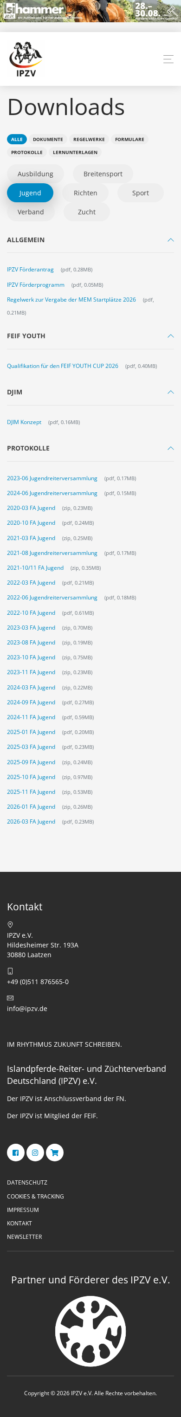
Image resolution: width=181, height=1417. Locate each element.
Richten (85, 192)
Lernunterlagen (75, 152)
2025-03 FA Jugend (31, 747)
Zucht (87, 211)
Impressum (23, 1210)
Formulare (129, 139)
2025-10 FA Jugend (31, 777)
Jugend (30, 192)
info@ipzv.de (27, 1008)
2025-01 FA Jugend (31, 732)
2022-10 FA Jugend (31, 613)
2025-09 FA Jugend (31, 762)
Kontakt (19, 1223)
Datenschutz (27, 1182)
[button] (168, 59)
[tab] (90, 242)
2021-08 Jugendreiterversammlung (52, 553)
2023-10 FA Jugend (31, 657)
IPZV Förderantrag (30, 269)
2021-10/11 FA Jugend (35, 568)
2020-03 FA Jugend (31, 508)
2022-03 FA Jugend (31, 582)
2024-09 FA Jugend (31, 702)
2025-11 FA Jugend (31, 792)
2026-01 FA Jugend (31, 807)
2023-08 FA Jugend (31, 642)
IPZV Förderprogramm (36, 285)
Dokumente (48, 139)
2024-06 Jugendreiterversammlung (52, 493)
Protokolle (27, 152)
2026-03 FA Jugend (31, 821)
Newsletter (24, 1237)
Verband (31, 211)
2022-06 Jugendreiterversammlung (52, 597)
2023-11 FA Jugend (31, 672)
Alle (17, 139)
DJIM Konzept (24, 422)
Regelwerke (89, 139)
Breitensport (103, 173)
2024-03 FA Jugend (31, 687)
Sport (140, 192)
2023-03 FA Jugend (31, 627)
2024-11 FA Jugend (31, 717)
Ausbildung (35, 173)
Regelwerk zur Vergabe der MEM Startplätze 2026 (71, 299)
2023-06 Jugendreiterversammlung (52, 478)
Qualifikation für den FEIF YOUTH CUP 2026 (62, 366)
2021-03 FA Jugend (31, 538)
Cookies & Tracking (35, 1196)
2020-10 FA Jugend (31, 523)
